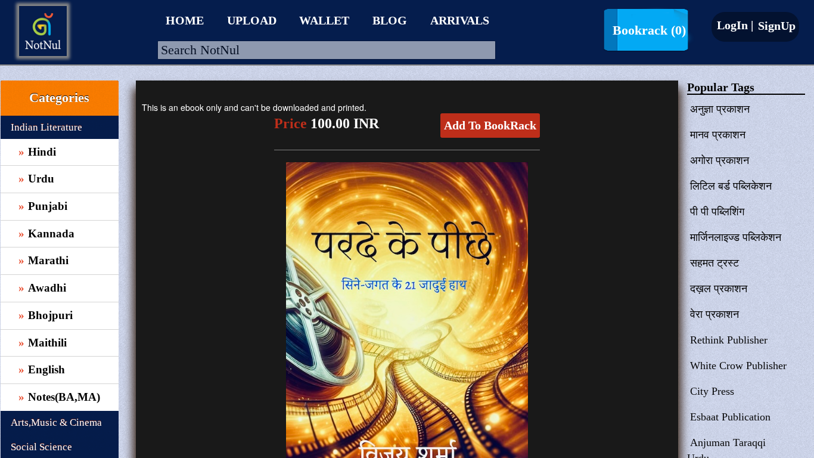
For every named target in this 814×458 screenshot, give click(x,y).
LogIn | (735, 25)
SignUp (775, 25)
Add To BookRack (490, 125)
